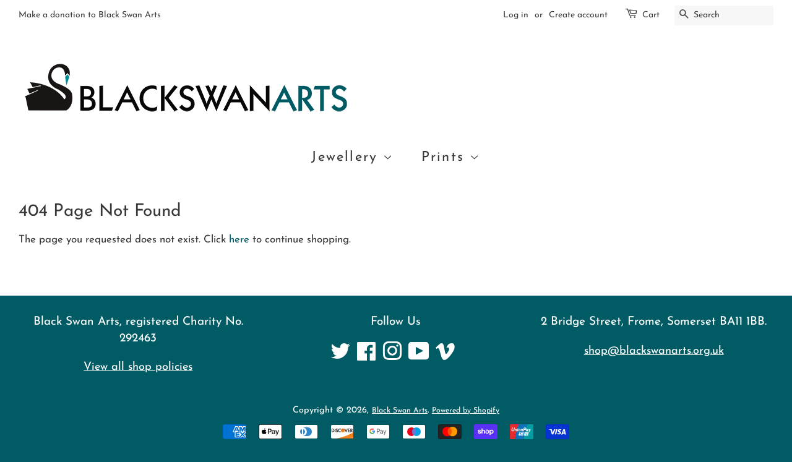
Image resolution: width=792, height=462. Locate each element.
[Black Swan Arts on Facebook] (366, 357)
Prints (445, 157)
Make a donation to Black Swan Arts (90, 15)
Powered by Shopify (465, 410)
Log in (515, 15)
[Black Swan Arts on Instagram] (392, 357)
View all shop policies (138, 367)
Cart (651, 15)
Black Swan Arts (400, 410)
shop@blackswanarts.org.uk (654, 351)
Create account (578, 15)
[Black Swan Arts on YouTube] (418, 357)
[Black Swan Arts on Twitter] (340, 357)
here (239, 239)
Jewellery (347, 157)
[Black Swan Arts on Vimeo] (445, 357)
